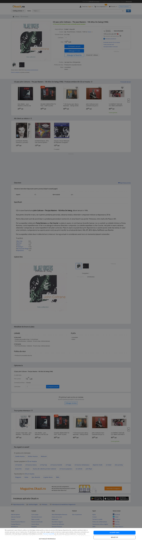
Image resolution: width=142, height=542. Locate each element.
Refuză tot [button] (114, 537)
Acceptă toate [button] (114, 532)
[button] (47, 538)
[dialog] (71, 535)
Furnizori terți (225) (48, 534)
